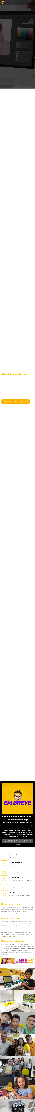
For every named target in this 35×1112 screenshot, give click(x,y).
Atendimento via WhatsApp (18, 841)
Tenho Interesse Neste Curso (17, 401)
